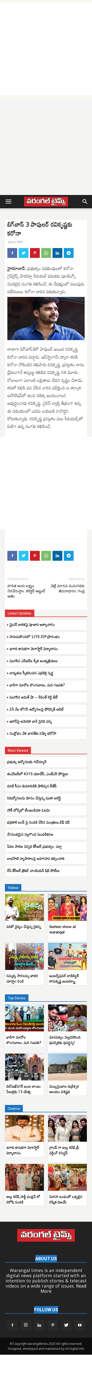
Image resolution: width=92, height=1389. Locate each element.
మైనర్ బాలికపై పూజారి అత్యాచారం (32, 624)
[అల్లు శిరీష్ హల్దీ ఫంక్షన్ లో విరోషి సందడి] (24, 1177)
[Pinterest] (35, 253)
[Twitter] (23, 253)
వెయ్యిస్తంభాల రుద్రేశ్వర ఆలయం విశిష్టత (64, 1088)
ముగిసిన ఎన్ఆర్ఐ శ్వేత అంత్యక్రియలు (34, 660)
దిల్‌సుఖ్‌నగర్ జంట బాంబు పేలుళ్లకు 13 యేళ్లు (23, 1088)
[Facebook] (12, 253)
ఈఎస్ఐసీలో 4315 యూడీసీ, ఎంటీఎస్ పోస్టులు (37, 773)
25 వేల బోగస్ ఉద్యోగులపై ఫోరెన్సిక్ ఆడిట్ (37, 709)
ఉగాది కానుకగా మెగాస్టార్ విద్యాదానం (34, 648)
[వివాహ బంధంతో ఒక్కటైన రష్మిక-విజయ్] (67, 1177)
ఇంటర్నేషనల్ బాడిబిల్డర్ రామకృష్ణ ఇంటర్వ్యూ (64, 978)
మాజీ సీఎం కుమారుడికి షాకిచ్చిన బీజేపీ (32, 786)
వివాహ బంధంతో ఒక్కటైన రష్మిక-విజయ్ (65, 1199)
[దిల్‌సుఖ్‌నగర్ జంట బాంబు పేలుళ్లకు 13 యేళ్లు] (24, 1067)
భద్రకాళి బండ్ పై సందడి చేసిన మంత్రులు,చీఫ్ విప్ (38, 822)
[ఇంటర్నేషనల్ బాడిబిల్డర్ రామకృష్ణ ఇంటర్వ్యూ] (67, 956)
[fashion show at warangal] (67, 907)
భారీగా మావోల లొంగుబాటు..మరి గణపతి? (37, 685)
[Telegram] (69, 253)
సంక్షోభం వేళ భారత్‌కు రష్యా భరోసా (33, 733)
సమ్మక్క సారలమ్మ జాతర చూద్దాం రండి (22, 978)
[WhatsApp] (46, 253)
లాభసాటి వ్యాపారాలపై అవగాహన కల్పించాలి (36, 858)
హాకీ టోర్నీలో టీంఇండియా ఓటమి (28, 810)
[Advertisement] (46, 48)
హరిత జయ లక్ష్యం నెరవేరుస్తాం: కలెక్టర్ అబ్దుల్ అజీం (26, 591)
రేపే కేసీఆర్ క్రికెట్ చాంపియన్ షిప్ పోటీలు (33, 870)
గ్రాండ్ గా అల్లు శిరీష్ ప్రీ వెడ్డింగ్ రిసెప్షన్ (64, 1150)
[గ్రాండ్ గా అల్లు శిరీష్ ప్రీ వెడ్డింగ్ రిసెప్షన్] (67, 1128)
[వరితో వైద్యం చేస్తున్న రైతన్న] (24, 907)
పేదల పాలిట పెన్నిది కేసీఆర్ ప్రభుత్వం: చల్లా (34, 846)
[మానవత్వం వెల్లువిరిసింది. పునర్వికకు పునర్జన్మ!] (67, 1017)
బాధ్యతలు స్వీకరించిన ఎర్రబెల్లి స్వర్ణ (31, 672)
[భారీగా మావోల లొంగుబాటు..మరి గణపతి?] (24, 1017)
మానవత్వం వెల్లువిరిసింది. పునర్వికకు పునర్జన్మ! (65, 1039)
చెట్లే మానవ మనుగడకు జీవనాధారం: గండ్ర (68, 588)
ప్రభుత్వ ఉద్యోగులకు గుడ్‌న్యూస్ (27, 761)
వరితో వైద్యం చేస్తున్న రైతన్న (23, 926)
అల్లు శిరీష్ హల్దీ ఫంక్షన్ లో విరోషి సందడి (23, 1199)
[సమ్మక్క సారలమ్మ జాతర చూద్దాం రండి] (24, 956)
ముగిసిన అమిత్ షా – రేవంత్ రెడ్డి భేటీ (34, 697)
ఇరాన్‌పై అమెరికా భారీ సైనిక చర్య (31, 721)
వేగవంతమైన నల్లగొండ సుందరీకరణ (30, 834)
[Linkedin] (57, 253)
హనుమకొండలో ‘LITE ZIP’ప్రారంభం (35, 636)
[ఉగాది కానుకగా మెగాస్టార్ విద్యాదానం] (24, 1128)
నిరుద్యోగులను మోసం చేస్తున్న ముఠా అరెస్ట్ (34, 798)
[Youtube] (80, 1325)
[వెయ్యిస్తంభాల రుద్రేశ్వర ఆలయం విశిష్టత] (67, 1067)
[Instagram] (26, 1325)
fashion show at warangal (62, 929)
